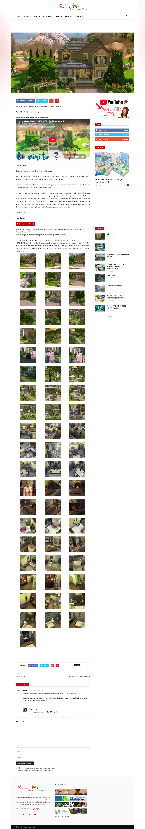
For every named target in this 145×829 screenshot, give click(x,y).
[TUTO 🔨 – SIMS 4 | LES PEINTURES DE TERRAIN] (100, 298)
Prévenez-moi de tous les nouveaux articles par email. (34, 770)
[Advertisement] (53, 655)
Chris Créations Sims (62, 816)
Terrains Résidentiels (27, 77)
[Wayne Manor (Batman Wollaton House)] (100, 257)
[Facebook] (18, 815)
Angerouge (98, 185)
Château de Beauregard (115, 285)
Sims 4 (26, 16)
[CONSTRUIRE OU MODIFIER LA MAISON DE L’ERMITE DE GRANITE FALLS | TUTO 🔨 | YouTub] (100, 267)
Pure (108, 244)
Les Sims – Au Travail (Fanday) (79, 676)
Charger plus (111, 317)
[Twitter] (29, 815)
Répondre (25, 703)
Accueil (18, 22)
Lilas (108, 234)
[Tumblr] (24, 815)
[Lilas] (100, 236)
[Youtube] (35, 815)
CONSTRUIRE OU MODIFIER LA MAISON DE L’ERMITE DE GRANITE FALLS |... (117, 267)
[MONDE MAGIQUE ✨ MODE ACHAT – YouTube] (100, 308)
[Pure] (100, 247)
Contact (79, 16)
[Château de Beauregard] (100, 288)
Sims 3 (57, 16)
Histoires (47, 16)
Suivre (125, 134)
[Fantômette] (100, 278)
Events (68, 16)
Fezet (25, 690)
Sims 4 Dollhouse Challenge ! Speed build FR (109, 180)
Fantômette (111, 275)
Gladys (62, 235)
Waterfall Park (21, 676)
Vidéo (36, 16)
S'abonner (124, 139)
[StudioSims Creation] (72, 7)
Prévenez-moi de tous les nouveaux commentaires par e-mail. (36, 768)
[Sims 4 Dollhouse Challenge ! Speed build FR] (112, 164)
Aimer (126, 130)
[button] (126, 16)
